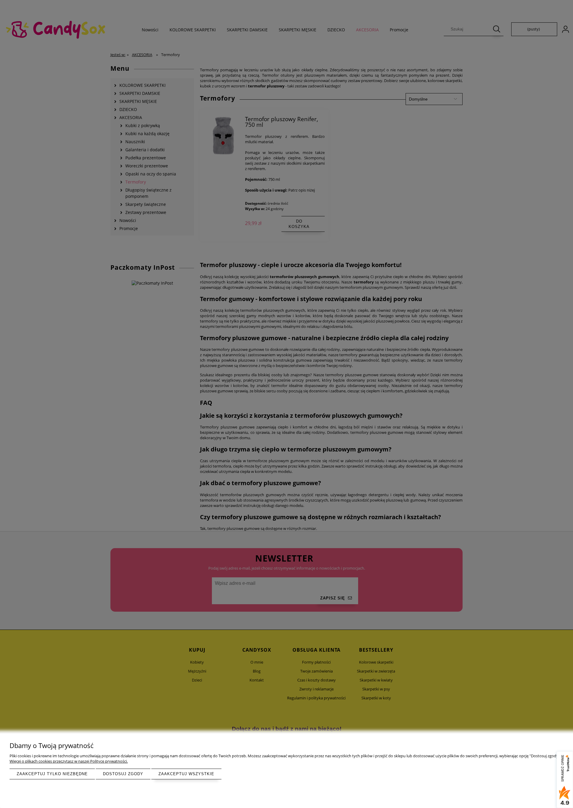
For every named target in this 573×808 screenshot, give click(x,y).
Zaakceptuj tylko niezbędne (52, 774)
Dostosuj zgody (123, 774)
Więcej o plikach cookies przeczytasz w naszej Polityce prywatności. (69, 761)
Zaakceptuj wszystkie (186, 774)
